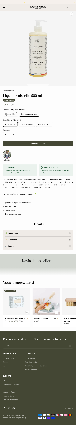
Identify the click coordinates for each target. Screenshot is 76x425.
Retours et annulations (11, 400)
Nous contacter (9, 396)
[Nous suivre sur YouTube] (13, 408)
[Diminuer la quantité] (5, 134)
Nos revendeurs (31, 370)
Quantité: (6, 130)
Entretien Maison (9, 358)
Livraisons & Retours (11, 385)
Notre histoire (30, 358)
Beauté (5, 362)
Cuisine (6, 366)
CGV (4, 388)
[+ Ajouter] (27, 312)
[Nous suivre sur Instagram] (9, 408)
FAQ (4, 381)
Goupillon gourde (41, 318)
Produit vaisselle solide (14, 318)
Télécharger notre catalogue (36, 366)
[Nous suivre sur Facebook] (4, 408)
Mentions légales (9, 392)
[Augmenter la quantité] (13, 134)
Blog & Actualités (31, 362)
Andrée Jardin (8, 91)
